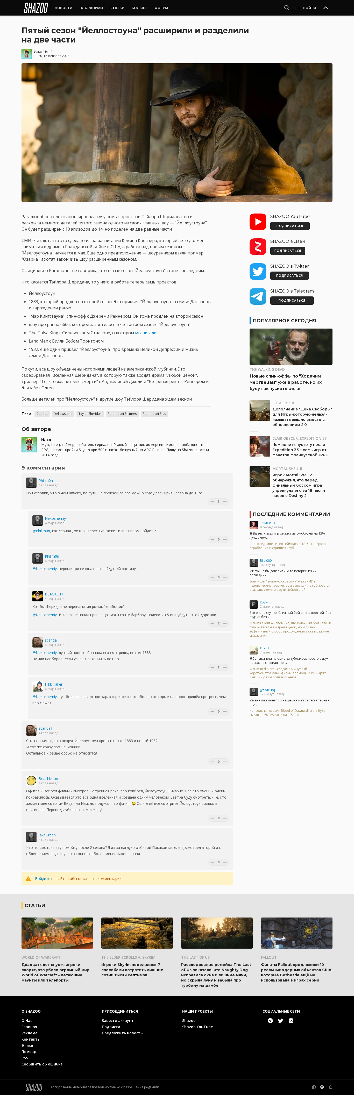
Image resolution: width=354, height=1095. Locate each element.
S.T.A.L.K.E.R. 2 (285, 402)
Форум (161, 7)
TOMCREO (267, 523)
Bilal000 (266, 560)
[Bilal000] (254, 563)
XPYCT (264, 648)
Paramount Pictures (122, 413)
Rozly (264, 602)
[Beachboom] (31, 781)
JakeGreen (47, 835)
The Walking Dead (267, 369)
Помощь (29, 1051)
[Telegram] (270, 1020)
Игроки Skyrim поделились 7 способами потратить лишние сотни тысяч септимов (132, 969)
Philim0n (46, 480)
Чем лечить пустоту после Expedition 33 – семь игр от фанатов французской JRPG (300, 449)
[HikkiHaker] (37, 686)
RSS (25, 1057)
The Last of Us (195, 957)
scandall (51, 640)
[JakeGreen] (31, 837)
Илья (38, 51)
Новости (63, 7)
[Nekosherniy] (37, 520)
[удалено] (267, 690)
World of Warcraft (41, 957)
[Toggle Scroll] (325, 8)
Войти (309, 7)
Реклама (30, 1032)
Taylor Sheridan (90, 413)
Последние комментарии (291, 514)
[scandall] (37, 642)
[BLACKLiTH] (37, 596)
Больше (139, 7)
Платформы (91, 7)
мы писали (146, 333)
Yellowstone (63, 413)
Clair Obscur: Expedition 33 (299, 438)
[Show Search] (287, 8)
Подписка (111, 1026)
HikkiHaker (53, 684)
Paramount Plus (154, 413)
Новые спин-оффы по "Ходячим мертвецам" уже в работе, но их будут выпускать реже (286, 382)
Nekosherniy (55, 518)
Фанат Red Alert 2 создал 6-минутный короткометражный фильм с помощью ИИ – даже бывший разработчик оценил (288, 673)
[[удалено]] (254, 692)
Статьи (117, 7)
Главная (29, 1026)
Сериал (42, 413)
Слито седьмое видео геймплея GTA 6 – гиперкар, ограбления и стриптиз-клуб (288, 546)
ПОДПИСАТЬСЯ (290, 226)
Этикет (28, 1045)
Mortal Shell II (287, 468)
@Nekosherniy (44, 568)
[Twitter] (280, 1020)
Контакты (31, 1039)
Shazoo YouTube (197, 1026)
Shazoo (189, 1020)
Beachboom (49, 778)
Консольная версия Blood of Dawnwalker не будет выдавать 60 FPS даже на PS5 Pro (288, 713)
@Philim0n (41, 530)
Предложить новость (122, 1032)
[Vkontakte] (291, 1020)
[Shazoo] (36, 8)
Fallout (269, 957)
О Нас (27, 1020)
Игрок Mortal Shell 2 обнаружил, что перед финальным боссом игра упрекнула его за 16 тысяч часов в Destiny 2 (298, 485)
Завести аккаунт (118, 1020)
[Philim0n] (31, 483)
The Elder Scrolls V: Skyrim (128, 957)
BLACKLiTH (54, 594)
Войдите (42, 878)
